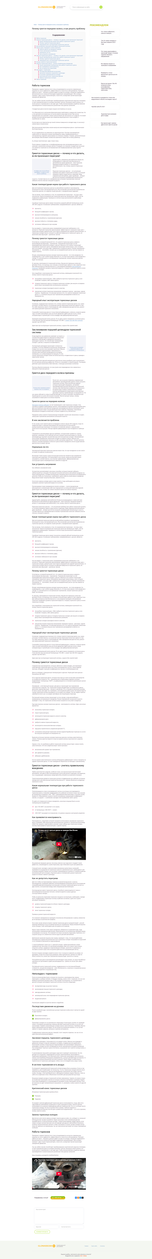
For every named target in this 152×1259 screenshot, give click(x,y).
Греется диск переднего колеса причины (48, 47)
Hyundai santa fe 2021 (98, 106)
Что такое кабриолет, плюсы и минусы (108, 32)
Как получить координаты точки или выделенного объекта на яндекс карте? (104, 98)
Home (35, 24)
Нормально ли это (45, 52)
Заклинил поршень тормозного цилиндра (52, 73)
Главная (86, 1246)
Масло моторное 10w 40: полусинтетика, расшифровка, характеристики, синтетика (109, 87)
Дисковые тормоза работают (40, 405)
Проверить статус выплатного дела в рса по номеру (109, 74)
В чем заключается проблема (48, 51)
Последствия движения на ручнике (50, 71)
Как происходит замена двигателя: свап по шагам (109, 123)
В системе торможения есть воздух (50, 74)
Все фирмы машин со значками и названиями (108, 64)
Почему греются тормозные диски (50, 43)
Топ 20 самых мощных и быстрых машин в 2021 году (108, 42)
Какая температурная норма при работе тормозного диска (57, 41)
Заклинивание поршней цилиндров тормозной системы (53, 46)
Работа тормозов (41, 38)
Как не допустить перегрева (48, 68)
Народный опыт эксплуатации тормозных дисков (54, 44)
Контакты (102, 1246)
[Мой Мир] (80, 1198)
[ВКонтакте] (76, 1198)
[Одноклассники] (78, 1198)
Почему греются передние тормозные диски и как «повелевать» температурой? (76, 349)
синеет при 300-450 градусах (73, 320)
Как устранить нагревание (47, 54)
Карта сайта (94, 1246)
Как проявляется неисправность (49, 66)
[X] (83, 1198)
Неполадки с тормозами (43, 70)
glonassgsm (46, 7)
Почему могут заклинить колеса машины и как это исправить (41, 388)
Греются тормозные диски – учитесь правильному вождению (54, 63)
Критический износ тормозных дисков (51, 76)
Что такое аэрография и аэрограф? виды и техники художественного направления (109, 54)
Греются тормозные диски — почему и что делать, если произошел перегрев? (59, 40)
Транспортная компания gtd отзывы (108, 114)
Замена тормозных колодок (48, 77)
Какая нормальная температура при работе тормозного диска (58, 65)
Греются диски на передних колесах (50, 49)
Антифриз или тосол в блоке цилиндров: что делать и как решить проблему (41, 172)
